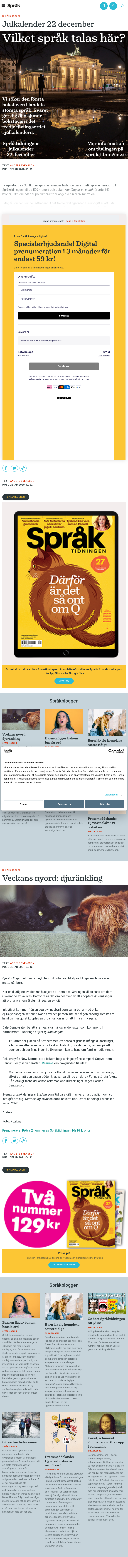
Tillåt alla (105, 804)
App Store (64, 681)
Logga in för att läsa (75, 221)
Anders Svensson (22, 165)
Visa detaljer (111, 794)
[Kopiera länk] (23, 468)
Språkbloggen (11, 16)
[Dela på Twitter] (14, 468)
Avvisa (23, 804)
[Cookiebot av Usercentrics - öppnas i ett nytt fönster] (110, 751)
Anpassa (62, 804)
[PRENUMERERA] (104, 6)
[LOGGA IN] (113, 6)
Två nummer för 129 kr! (64, 1265)
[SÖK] (122, 6)
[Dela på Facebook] (5, 468)
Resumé (47, 1063)
